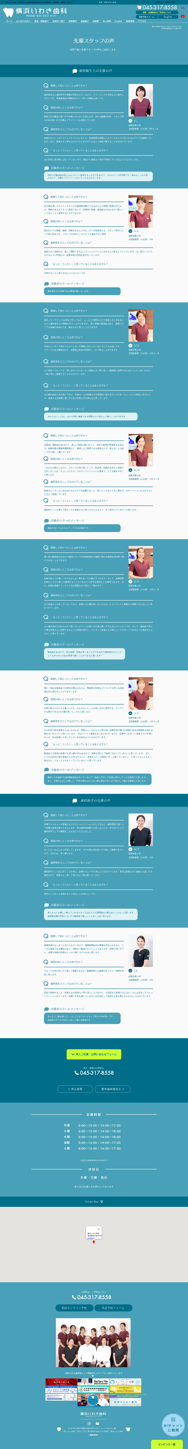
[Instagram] (183, 8)
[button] (167, 1444)
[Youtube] (183, 16)
